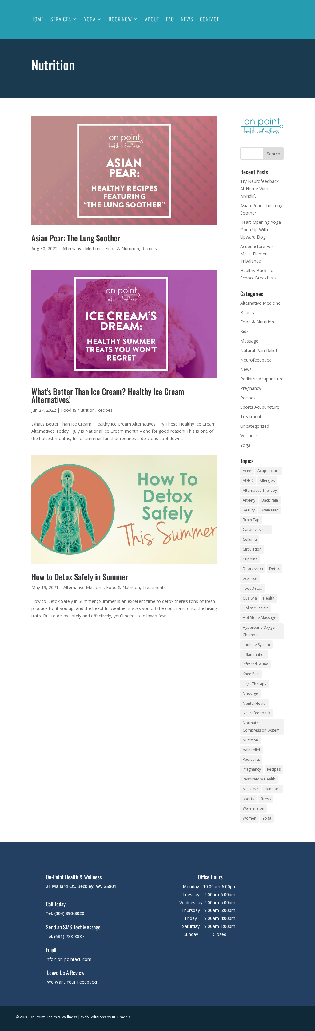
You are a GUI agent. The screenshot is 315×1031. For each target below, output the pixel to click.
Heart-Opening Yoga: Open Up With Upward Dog (261, 229)
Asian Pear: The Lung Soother (75, 238)
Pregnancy (250, 388)
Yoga (90, 19)
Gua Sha (250, 598)
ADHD (248, 480)
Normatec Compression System (261, 726)
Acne (247, 470)
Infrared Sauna (255, 664)
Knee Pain (251, 673)
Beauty (247, 312)
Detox (274, 568)
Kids (244, 331)
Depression (253, 568)
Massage (249, 341)
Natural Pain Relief (258, 350)
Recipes (149, 248)
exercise (250, 578)
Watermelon (253, 808)
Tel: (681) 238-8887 (65, 936)
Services (60, 19)
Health (268, 598)
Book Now (120, 19)
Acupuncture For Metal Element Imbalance (256, 253)
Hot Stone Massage (259, 617)
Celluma (250, 539)
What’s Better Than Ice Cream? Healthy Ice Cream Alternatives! (107, 395)
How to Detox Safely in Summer (79, 577)
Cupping (250, 559)
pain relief (251, 749)
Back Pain (269, 500)
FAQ (170, 19)
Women (249, 818)
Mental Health (255, 703)
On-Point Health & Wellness (74, 877)
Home (37, 19)
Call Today (56, 904)
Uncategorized (254, 426)
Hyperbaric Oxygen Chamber (260, 631)
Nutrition (250, 740)
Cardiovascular (256, 529)
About (152, 19)
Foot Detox (252, 588)
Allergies (267, 480)
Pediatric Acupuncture (262, 379)
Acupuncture (268, 470)
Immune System (256, 644)
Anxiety (249, 500)
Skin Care (273, 789)
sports (248, 798)
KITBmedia (121, 1017)
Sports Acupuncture (259, 407)
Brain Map (270, 510)
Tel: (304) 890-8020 (65, 913)
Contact (209, 19)
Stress (265, 798)
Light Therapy (254, 683)
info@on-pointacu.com (68, 959)
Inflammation (254, 654)
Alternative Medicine (82, 248)
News (187, 19)
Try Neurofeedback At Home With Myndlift (259, 188)
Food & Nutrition (122, 248)
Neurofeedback (255, 360)
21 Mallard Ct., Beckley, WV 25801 (81, 886)
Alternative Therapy (260, 490)
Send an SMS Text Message (73, 927)
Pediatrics (251, 759)
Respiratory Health (259, 779)
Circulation (252, 549)
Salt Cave (250, 789)
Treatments (154, 587)
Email (51, 950)
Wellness (249, 436)
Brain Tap (251, 519)
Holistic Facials (255, 608)
